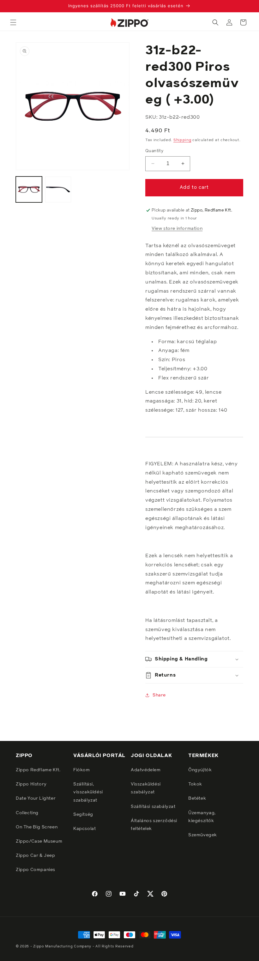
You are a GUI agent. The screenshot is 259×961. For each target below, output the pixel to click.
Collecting (27, 813)
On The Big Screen (36, 827)
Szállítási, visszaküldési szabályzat (88, 792)
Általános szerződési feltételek (154, 825)
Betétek (197, 798)
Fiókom (81, 770)
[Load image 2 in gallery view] (58, 189)
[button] (13, 22)
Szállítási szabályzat (153, 806)
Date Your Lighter (36, 798)
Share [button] (159, 695)
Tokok (195, 784)
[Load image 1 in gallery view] (29, 189)
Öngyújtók (200, 770)
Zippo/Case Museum (39, 841)
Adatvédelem (146, 770)
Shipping (182, 140)
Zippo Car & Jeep (35, 855)
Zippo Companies (35, 870)
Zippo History (31, 784)
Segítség (83, 814)
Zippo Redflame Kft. (38, 770)
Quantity (154, 151)
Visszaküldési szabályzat (146, 788)
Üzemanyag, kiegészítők (202, 817)
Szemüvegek (202, 835)
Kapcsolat (84, 829)
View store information (177, 228)
